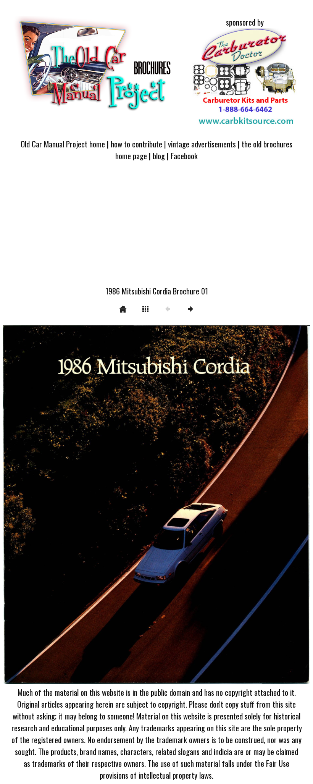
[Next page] (218, 504)
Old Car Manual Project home (63, 144)
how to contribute (136, 144)
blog (159, 156)
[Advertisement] (156, 228)
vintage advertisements (202, 144)
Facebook (184, 156)
